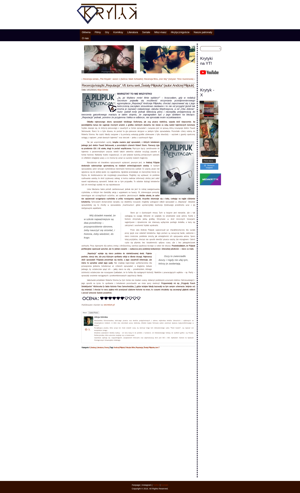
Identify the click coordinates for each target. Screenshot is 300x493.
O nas (85, 38)
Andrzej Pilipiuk (119, 347)
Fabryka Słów (130, 347)
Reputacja (139, 347)
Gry (107, 32)
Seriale (146, 32)
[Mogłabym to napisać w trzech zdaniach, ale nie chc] (209, 147)
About (85, 313)
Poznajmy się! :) (108, 72)
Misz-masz (160, 32)
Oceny (106, 347)
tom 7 (157, 347)
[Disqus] (138, 380)
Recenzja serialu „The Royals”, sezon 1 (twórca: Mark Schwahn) (113, 79)
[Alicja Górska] (88, 326)
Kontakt (164, 485)
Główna (86, 32)
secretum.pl (109, 305)
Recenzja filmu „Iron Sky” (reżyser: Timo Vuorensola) (168, 79)
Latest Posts (93, 313)
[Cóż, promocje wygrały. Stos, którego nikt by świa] (209, 110)
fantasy (93, 347)
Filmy (98, 32)
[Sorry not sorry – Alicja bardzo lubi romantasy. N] (209, 129)
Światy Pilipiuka (149, 347)
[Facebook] (86, 329)
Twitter (156, 485)
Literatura (132, 32)
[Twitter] (89, 329)
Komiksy (118, 32)
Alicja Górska (102, 90)
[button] (83, 59)
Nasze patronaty (203, 32)
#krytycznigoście (180, 32)
